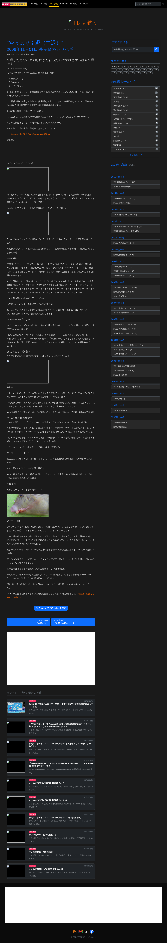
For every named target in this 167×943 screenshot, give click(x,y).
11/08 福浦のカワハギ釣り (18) (126, 231)
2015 (137, 67)
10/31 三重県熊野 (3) (122, 187)
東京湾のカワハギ (135, 97)
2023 (113, 67)
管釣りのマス (135, 132)
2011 (113, 69)
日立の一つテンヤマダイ (135, 119)
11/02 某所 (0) (119, 399)
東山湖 (135, 136)
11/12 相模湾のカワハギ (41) (125, 215)
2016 (131, 67)
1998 (143, 72)
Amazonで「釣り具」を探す (52, 608)
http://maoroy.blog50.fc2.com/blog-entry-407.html (29, 134)
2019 (119, 67)
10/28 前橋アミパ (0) (122, 203)
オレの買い (44, 4)
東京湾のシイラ (135, 149)
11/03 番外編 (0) (120, 422)
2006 (143, 69)
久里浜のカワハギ (135, 106)
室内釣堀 (135, 145)
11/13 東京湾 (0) (120, 410)
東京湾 (135, 101)
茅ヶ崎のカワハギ (135, 110)
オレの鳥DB (83, 4)
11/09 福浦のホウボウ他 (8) (124, 324)
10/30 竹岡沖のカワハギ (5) (124, 329)
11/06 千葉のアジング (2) (123, 271)
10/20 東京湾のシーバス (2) (124, 354)
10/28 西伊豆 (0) (120, 296)
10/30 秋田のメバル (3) (122, 350)
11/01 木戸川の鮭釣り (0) (123, 292)
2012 (155, 67)
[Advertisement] (51, 658)
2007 (137, 69)
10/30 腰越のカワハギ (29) (124, 308)
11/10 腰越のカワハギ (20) (124, 182)
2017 (125, 67)
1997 (149, 72)
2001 (125, 72)
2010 (119, 69)
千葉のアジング (135, 115)
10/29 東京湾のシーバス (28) (125, 333)
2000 (131, 72)
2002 (119, 72)
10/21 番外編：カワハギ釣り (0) (126, 387)
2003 (113, 72)
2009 (125, 69)
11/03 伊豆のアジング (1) (123, 276)
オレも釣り (54, 4)
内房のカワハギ (135, 141)
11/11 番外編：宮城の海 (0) (124, 366)
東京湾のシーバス (135, 88)
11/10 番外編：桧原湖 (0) (123, 370)
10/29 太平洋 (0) (120, 375)
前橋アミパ (135, 128)
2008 (131, 69)
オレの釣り (34, 4)
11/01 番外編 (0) (120, 427)
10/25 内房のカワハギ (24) (124, 243)
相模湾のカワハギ (135, 123)
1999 (137, 72)
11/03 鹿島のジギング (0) (123, 255)
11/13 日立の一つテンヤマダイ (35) (127, 227)
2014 (143, 67)
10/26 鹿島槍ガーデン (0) (123, 313)
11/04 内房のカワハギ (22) (124, 198)
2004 (155, 69)
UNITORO (63, 4)
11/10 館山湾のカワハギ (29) (125, 287)
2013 (149, 67)
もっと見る (134, 155)
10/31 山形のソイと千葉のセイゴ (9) (128, 345)
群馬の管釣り (135, 93)
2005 (149, 69)
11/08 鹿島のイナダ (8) (122, 267)
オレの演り (73, 4)
